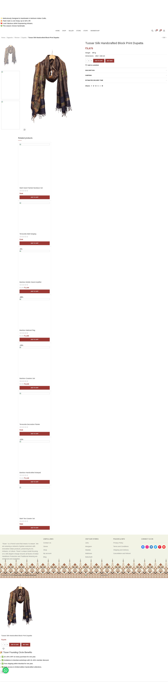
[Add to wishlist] (3, 648)
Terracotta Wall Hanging (28, 234)
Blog (44, 557)
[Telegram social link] (102, 86)
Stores (45, 546)
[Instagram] (147, 547)
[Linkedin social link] (98, 86)
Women (17, 37)
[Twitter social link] (93, 86)
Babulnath (88, 557)
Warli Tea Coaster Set (27, 518)
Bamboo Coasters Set (27, 378)
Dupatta (24, 37)
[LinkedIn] (151, 547)
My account (47, 553)
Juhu (87, 543)
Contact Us (47, 543)
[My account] (164, 30)
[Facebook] (142, 547)
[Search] (152, 30)
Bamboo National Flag (27, 330)
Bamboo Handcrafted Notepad (30, 472)
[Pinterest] (159, 547)
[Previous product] (162, 37)
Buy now (109, 60)
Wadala (88, 550)
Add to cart (99, 60)
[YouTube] (163, 547)
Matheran (88, 553)
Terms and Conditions (121, 546)
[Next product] (166, 37)
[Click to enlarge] (24, 130)
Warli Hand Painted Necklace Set (31, 188)
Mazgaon (88, 546)
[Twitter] (155, 547)
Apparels (10, 37)
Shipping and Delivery (121, 550)
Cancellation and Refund (122, 553)
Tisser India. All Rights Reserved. (25, 575)
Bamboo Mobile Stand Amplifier (30, 282)
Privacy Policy (118, 543)
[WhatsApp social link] (100, 86)
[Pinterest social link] (96, 86)
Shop (45, 550)
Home (3, 37)
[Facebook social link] (91, 86)
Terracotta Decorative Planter (30, 424)
